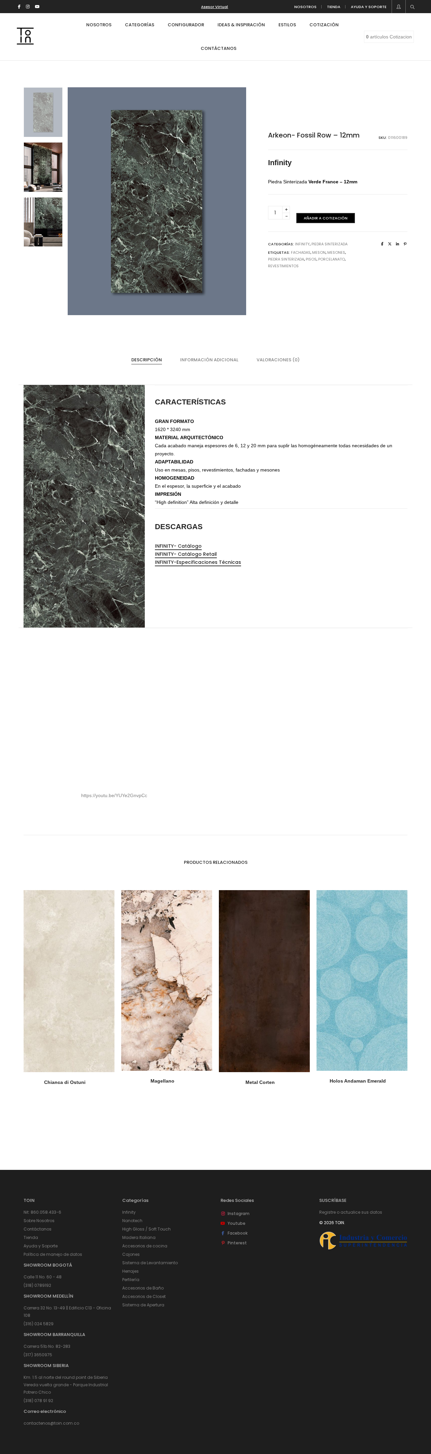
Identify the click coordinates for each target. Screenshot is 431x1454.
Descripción (146, 360)
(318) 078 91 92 (38, 1400)
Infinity (302, 244)
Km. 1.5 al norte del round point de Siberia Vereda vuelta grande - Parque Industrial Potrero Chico (66, 1384)
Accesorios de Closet (144, 1296)
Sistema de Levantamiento (150, 1263)
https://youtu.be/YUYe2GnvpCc (114, 795)
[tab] (146, 360)
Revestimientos (283, 266)
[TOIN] (25, 41)
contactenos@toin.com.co (51, 1423)
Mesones (336, 252)
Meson (319, 252)
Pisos (311, 259)
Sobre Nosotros (39, 1220)
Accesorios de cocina (144, 1246)
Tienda (31, 1237)
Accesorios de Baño (143, 1288)
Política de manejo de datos (53, 1254)
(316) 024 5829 (39, 1324)
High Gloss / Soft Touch (146, 1229)
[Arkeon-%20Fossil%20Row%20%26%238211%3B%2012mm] (382, 244)
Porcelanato (331, 259)
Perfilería (130, 1279)
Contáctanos (38, 1229)
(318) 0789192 (37, 1285)
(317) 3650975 (38, 1355)
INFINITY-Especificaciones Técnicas (198, 562)
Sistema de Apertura (143, 1305)
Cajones (131, 1254)
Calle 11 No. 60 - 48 (43, 1277)
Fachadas (300, 252)
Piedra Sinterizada (329, 244)
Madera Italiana (139, 1237)
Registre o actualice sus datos (350, 1212)
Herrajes (130, 1271)
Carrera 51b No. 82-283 (47, 1346)
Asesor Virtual (214, 6)
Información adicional (209, 360)
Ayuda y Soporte (41, 1246)
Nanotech (132, 1220)
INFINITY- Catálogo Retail (186, 554)
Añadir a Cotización (325, 218)
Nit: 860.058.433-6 (42, 1212)
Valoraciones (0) (278, 360)
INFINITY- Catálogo (178, 546)
